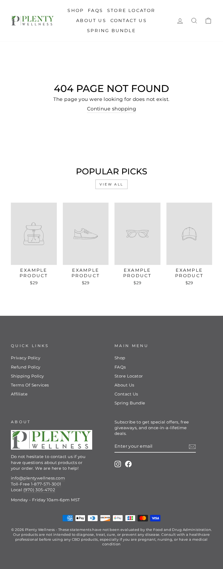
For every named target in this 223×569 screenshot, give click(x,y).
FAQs (95, 10)
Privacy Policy (25, 357)
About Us (91, 20)
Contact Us (128, 20)
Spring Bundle (111, 30)
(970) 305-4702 (39, 489)
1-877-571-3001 (46, 484)
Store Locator (131, 10)
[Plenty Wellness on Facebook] (128, 464)
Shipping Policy (27, 376)
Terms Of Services (30, 385)
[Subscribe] (192, 446)
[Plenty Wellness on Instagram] (117, 464)
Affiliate (19, 394)
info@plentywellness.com (38, 478)
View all (111, 184)
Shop (75, 10)
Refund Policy (26, 367)
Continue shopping (111, 109)
